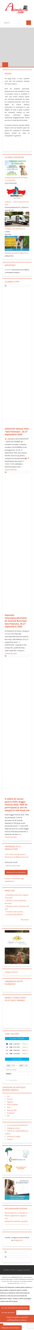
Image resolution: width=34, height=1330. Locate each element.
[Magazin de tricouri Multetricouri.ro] (17, 1171)
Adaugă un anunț (13, 1128)
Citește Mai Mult (11, 469)
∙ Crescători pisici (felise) (13, 914)
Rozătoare (11, 1113)
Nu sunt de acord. (8, 1312)
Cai (8, 1096)
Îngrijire (10, 1102)
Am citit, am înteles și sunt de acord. (15, 1308)
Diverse (10, 1099)
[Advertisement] (17, 44)
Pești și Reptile (12, 1104)
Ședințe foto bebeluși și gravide (16, 1221)
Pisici (9, 1107)
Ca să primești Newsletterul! (17, 1125)
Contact (10, 1139)
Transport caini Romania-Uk (15, 229)
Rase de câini (12, 1110)
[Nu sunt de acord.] (1, 1324)
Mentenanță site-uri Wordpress (16, 1213)
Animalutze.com (17, 16)
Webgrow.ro (18, 1240)
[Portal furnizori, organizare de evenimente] (17, 1199)
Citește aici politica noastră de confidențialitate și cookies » (17, 1318)
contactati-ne (22, 1283)
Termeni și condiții (13, 1136)
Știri (8, 1116)
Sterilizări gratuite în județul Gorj (16, 253)
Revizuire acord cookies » (11, 1328)
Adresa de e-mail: (11, 862)
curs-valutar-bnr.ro (13, 1080)
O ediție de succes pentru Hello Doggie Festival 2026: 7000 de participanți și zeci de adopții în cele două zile (17, 804)
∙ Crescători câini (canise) (14, 912)
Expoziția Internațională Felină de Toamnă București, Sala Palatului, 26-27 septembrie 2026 (16, 621)
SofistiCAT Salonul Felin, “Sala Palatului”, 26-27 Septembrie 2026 (17, 431)
